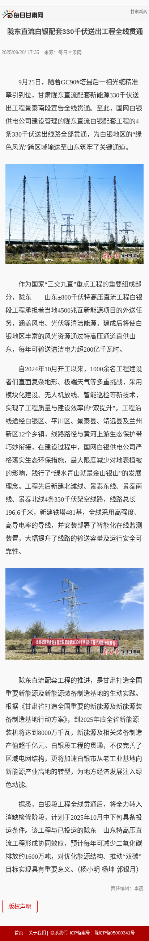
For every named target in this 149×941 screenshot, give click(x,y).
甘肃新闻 (139, 11)
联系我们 (59, 933)
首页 (18, 933)
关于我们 (37, 933)
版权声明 (19, 906)
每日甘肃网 (70, 52)
